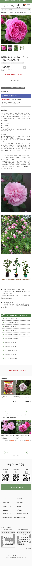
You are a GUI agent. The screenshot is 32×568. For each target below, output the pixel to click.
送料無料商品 (4, 12)
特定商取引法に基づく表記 (9, 517)
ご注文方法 (19, 499)
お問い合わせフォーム (16, 487)
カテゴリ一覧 (6, 502)
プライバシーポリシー (8, 513)
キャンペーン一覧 (7, 506)
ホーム (4, 499)
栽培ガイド (5, 510)
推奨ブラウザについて (22, 513)
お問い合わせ (20, 510)
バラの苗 (11, 12)
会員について (20, 502)
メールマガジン (21, 517)
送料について (4, 91)
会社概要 (19, 506)
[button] (26, 413)
